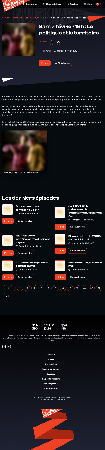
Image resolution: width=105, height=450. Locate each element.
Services (74, 4)
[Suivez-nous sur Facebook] (4, 347)
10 (77, 288)
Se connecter (51, 388)
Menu (89, 4)
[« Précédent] (5, 288)
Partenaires (51, 364)
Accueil (5, 18)
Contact (51, 354)
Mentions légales (51, 369)
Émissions (17, 18)
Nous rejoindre (53, 4)
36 (91, 288)
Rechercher (32, 4)
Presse (51, 359)
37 (99, 288)
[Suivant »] (5, 296)
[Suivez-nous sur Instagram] (9, 347)
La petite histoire (51, 379)
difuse (63, 400)
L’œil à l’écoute (32, 18)
